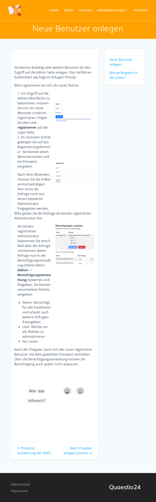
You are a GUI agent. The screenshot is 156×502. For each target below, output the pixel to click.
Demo (69, 10)
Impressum (19, 491)
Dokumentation (111, 10)
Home (54, 10)
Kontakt (141, 10)
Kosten (85, 10)
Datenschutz (20, 484)
